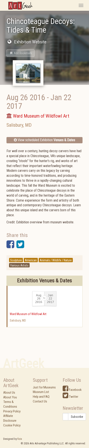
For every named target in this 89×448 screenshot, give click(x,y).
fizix (19, 438)
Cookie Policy (12, 425)
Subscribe (77, 416)
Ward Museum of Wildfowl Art (28, 314)
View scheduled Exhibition (46, 140)
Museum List (41, 392)
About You (10, 397)
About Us (9, 392)
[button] (20, 53)
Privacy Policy (12, 411)
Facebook (75, 390)
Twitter (73, 397)
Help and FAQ (41, 397)
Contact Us (40, 401)
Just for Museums (44, 387)
